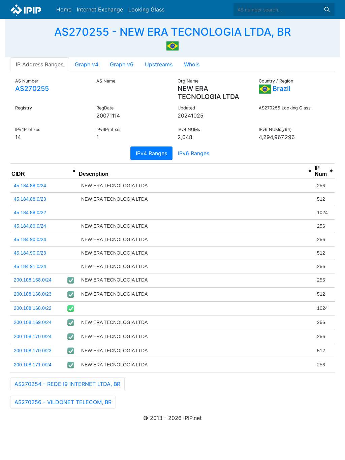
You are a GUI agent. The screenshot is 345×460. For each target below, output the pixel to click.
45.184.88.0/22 (30, 212)
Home (63, 9)
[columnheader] (43, 171)
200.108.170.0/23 (33, 350)
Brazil (280, 89)
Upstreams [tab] (158, 64)
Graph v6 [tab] (121, 64)
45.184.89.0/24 (30, 226)
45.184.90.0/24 (30, 239)
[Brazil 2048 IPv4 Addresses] (172, 45)
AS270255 (32, 89)
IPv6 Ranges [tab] (193, 153)
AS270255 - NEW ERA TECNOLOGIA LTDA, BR (172, 31)
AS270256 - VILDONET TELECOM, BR (63, 402)
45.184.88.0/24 (30, 185)
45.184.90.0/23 (30, 253)
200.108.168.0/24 (33, 280)
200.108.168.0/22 (33, 308)
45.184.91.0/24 (30, 266)
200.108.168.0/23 (33, 294)
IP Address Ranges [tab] (39, 64)
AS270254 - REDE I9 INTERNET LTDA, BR (67, 384)
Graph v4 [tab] (86, 64)
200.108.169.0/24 (33, 322)
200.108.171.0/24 (33, 364)
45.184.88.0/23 (30, 199)
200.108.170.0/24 (33, 336)
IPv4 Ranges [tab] (151, 153)
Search (327, 9)
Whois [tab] (191, 64)
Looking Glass (146, 9)
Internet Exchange (100, 9)
